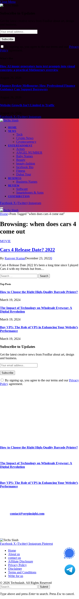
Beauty (20, 160)
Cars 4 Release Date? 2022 (27, 249)
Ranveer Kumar (15, 258)
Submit (44, 586)
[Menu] (1, 207)
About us (14, 554)
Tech (19, 134)
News (12, 131)
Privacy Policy (17, 565)
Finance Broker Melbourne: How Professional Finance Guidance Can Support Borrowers (37, 87)
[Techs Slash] (9, 120)
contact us (14, 557)
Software (22, 189)
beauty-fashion (25, 163)
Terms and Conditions (22, 572)
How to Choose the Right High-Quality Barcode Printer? (39, 292)
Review (13, 185)
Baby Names (24, 156)
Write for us (15, 576)
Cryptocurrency (26, 141)
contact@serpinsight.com (27, 513)
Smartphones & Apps (30, 192)
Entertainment (20, 145)
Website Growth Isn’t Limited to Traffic (27, 105)
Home (12, 127)
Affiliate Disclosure (20, 561)
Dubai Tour (23, 174)
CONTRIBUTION (19, 196)
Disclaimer (15, 568)
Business (14, 178)
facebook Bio (24, 167)
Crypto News (24, 138)
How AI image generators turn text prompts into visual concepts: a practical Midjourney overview (37, 68)
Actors (20, 149)
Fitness (20, 170)
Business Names (26, 181)
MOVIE (5, 241)
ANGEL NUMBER (29, 152)
